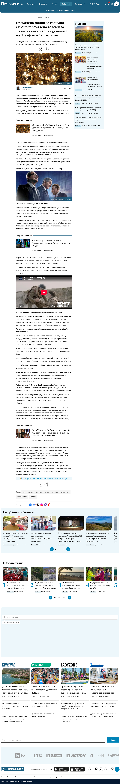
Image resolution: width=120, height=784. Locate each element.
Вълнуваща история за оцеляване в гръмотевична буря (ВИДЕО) (89, 109)
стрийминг (55, 492)
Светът (54, 4)
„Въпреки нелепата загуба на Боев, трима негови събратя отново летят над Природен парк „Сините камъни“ (44, 585)
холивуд (30, 492)
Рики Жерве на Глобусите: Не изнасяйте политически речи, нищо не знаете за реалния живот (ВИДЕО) (51, 433)
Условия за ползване (67, 776)
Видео (73, 10)
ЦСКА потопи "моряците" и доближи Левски (42, 715)
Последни (30, 4)
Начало (40, 17)
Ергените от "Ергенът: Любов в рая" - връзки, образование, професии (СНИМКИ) (72, 689)
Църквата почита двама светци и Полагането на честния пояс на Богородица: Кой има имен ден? (94, 62)
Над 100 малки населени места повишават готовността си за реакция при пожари (94, 81)
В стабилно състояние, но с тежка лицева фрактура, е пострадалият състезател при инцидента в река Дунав (72, 585)
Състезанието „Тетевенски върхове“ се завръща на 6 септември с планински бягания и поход (97, 537)
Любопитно (66, 4)
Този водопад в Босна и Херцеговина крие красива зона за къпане (15, 706)
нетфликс (33, 496)
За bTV (3, 776)
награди (47, 492)
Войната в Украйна (63, 10)
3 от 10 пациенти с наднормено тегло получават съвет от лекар (103, 704)
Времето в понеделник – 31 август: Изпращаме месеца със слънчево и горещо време (87, 47)
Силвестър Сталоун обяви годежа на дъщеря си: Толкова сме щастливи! (74, 719)
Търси (113, 740)
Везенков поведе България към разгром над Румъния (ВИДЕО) (44, 689)
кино (24, 492)
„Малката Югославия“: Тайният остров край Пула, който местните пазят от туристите (15, 689)
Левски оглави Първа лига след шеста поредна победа (44, 704)
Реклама (10, 776)
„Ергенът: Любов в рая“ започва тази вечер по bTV (100, 585)
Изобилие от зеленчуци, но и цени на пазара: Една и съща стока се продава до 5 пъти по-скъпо (17, 585)
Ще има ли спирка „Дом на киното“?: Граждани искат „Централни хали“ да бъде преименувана (15, 537)
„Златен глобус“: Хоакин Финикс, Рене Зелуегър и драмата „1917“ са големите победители (51, 128)
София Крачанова (27, 87)
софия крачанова (22, 496)
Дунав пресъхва (50, 10)
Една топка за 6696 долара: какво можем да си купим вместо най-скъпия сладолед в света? (15, 719)
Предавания (80, 4)
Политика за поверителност (24, 776)
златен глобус (65, 492)
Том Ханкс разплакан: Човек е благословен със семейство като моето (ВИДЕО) (51, 243)
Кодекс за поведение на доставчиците (46, 776)
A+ (70, 88)
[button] (52, 549)
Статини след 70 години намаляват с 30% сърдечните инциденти (102, 689)
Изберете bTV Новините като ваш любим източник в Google (45, 478)
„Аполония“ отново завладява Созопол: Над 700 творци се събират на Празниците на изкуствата (70, 537)
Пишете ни (79, 776)
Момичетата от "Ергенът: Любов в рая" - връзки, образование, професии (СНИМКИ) (74, 706)
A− (65, 88)
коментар (39, 492)
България (43, 4)
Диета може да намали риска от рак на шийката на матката (103, 715)
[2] (109, 4)
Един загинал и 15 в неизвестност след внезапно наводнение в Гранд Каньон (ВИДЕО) (88, 97)
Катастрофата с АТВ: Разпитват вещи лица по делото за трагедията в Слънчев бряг (88, 119)
